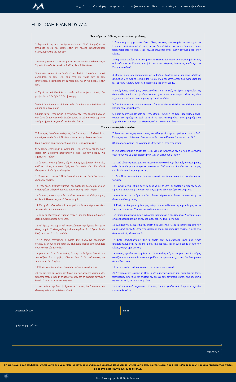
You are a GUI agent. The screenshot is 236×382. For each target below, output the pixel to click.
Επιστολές (168, 6)
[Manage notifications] (6, 375)
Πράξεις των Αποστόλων (143, 6)
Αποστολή (213, 352)
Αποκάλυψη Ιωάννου (193, 6)
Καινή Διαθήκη (97, 6)
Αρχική (80, 6)
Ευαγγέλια (116, 6)
